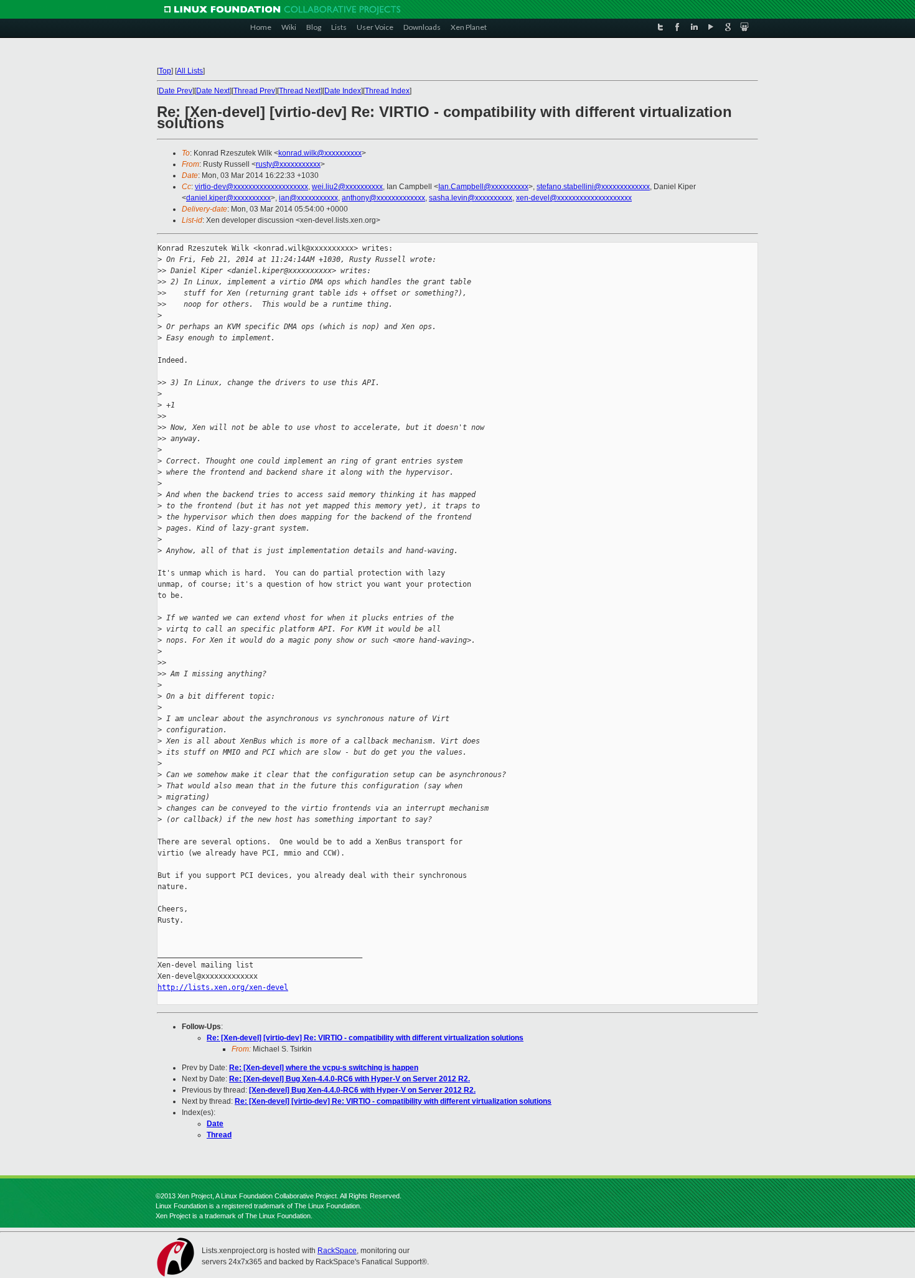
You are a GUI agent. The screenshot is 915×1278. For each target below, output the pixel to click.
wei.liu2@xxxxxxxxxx (347, 186)
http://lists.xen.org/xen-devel (222, 987)
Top (165, 71)
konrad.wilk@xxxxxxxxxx (320, 153)
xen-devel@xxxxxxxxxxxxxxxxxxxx (574, 198)
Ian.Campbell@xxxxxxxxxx (483, 186)
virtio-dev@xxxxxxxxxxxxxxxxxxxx (251, 186)
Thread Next (300, 90)
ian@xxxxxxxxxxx (308, 198)
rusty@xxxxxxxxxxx (288, 164)
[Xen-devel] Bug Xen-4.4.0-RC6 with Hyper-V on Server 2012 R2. (362, 1090)
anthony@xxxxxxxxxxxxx (383, 198)
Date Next (213, 90)
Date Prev (175, 90)
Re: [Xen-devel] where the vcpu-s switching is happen (323, 1067)
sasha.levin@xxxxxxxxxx (470, 198)
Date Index (342, 90)
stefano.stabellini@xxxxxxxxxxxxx (593, 186)
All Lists (190, 71)
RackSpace (337, 1250)
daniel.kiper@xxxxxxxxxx (228, 198)
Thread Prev (254, 90)
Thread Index (387, 90)
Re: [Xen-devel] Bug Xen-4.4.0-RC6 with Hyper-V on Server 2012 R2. (349, 1079)
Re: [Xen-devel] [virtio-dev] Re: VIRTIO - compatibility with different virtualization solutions (365, 1037)
